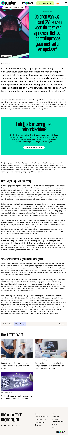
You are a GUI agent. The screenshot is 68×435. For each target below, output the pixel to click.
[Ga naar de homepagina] (8, 3)
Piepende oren (48, 11)
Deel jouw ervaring (44, 3)
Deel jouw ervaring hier (33, 147)
